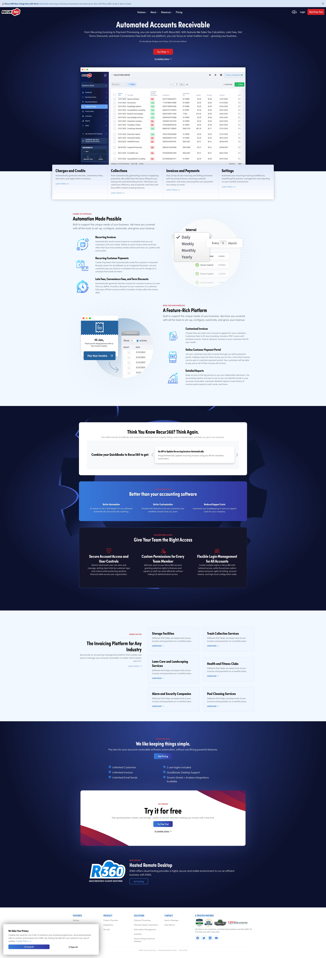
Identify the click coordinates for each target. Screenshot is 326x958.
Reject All (74, 947)
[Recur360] (11, 12)
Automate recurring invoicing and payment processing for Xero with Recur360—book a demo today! (66, 3)
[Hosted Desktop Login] (294, 12)
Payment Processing (142, 920)
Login (302, 12)
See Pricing (163, 756)
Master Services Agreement (147, 950)
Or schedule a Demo (162, 59)
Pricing (179, 12)
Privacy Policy (183, 950)
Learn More (134, 665)
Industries (138, 934)
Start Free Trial (316, 12)
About (153, 12)
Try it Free (161, 51)
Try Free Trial (163, 824)
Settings (76, 920)
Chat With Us (170, 924)
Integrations (108, 924)
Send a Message (171, 920)
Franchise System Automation (146, 924)
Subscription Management (145, 929)
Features (141, 12)
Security (106, 929)
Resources (166, 12)
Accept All (30, 946)
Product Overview (110, 920)
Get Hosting (139, 881)
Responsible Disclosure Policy (167, 950)
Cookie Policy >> (23, 941)
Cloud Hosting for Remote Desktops (144, 939)
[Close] (323, 3)
